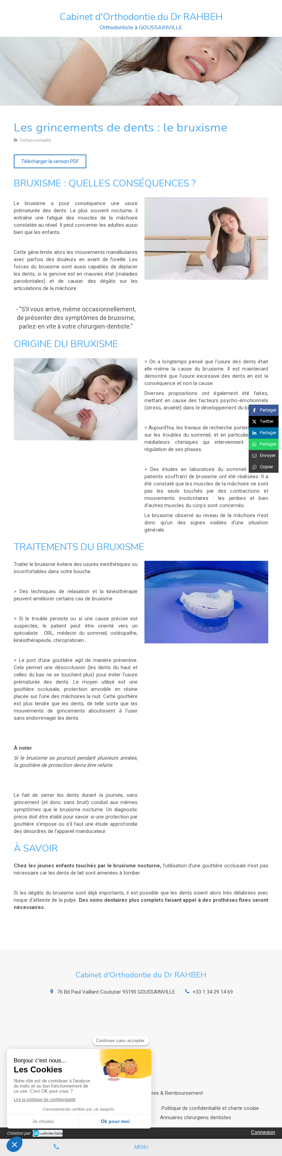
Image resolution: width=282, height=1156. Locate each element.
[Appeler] (56, 1147)
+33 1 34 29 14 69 (213, 992)
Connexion (263, 1132)
